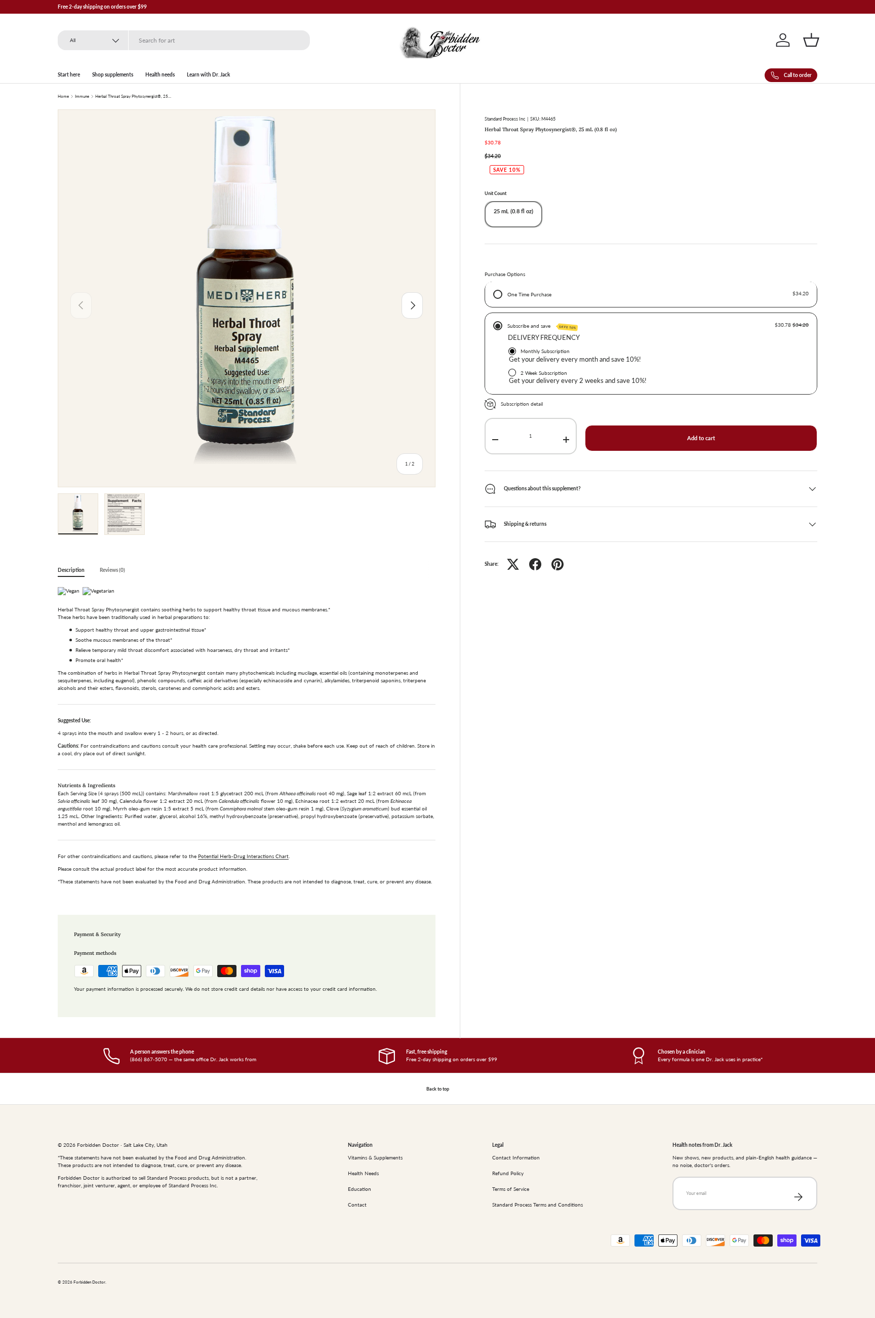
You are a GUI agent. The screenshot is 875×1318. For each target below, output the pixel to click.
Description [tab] (71, 570)
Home (63, 97)
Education (359, 1189)
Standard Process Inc (505, 119)
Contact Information (516, 1157)
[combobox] (184, 40)
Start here (69, 74)
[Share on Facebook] (535, 564)
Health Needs (363, 1173)
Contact (357, 1204)
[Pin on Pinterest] (557, 564)
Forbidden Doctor (89, 1282)
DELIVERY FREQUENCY (544, 338)
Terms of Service (510, 1189)
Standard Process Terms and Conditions (537, 1204)
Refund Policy (508, 1173)
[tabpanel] (246, 738)
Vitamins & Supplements (375, 1157)
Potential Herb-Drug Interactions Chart (243, 856)
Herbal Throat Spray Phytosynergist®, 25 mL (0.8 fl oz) (133, 97)
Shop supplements (112, 74)
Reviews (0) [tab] (112, 570)
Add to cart (701, 438)
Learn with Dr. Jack (208, 74)
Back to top (437, 1089)
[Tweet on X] (513, 564)
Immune (82, 97)
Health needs (160, 74)
